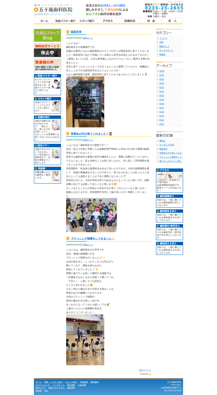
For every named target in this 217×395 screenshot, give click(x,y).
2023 (161, 83)
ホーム (44, 21)
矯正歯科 (71, 385)
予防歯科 (84, 382)
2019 (161, 99)
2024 (161, 79)
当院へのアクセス (56, 388)
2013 (161, 124)
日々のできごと (166, 50)
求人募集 (172, 21)
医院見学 (76, 31)
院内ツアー (41, 388)
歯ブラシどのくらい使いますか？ (174, 161)
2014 (161, 120)
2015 (161, 116)
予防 (161, 42)
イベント (163, 38)
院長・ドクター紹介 (65, 21)
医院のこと (88, 38)
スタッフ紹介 (87, 21)
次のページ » (145, 370)
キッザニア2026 (166, 145)
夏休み (162, 141)
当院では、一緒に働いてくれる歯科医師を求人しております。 (169, 203)
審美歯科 (95, 382)
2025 (161, 75)
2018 (161, 104)
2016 (161, 112)
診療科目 (129, 21)
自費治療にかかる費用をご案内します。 (42, 175)
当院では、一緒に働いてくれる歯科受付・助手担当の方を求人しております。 (169, 233)
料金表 (151, 21)
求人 (46, 390)
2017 (161, 108)
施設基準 (71, 388)
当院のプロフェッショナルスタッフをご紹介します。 (42, 106)
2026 (161, 71)
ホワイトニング (43, 385)
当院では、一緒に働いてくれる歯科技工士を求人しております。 (169, 250)
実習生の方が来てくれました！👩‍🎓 (91, 133)
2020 (161, 95)
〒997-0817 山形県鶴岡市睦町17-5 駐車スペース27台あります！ (169, 186)
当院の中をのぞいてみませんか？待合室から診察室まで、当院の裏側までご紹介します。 (42, 156)
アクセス (108, 21)
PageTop (144, 374)
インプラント (58, 385)
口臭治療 (82, 385)
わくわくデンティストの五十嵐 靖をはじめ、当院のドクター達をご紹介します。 (42, 86)
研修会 (162, 54)
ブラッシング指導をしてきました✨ (93, 238)
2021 (161, 91)
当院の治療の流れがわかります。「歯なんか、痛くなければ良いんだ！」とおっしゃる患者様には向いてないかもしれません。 (47, 130)
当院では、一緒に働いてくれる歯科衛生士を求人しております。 (169, 217)
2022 (161, 87)
